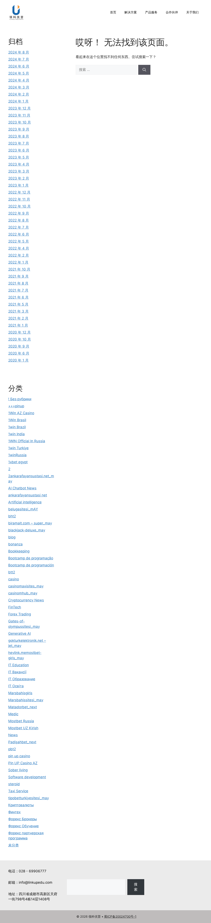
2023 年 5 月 (18, 157)
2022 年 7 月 (18, 227)
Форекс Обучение (23, 826)
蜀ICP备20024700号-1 (120, 916)
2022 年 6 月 (18, 234)
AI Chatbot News (22, 488)
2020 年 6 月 (18, 353)
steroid (14, 784)
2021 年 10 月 (19, 269)
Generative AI (19, 633)
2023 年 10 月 (19, 122)
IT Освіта (16, 686)
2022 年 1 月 (18, 262)
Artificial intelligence (25, 502)
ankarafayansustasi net (27, 495)
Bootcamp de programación (31, 565)
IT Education (18, 665)
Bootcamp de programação (30, 558)
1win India (16, 434)
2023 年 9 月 (18, 129)
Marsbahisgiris (20, 693)
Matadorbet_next (22, 707)
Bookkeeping (18, 551)
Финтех (14, 812)
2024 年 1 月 (18, 101)
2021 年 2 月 (18, 318)
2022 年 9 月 (18, 213)
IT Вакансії (17, 672)
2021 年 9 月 (18, 276)
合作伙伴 (172, 12)
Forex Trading (19, 614)
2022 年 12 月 (19, 192)
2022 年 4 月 (18, 248)
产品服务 (151, 12)
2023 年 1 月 (18, 185)
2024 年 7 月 (18, 59)
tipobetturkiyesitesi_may (28, 798)
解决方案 (130, 12)
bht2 (12, 516)
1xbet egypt (18, 462)
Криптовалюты (21, 805)
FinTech (14, 607)
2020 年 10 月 (19, 339)
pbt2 (12, 749)
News (13, 735)
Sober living (18, 770)
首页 (113, 12)
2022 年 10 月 (19, 206)
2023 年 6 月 (18, 150)
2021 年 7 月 (18, 290)
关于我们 (192, 12)
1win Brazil (17, 427)
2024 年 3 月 (18, 87)
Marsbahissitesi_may (25, 700)
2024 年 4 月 (18, 80)
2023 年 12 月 (19, 108)
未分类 (13, 845)
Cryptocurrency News (26, 600)
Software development (27, 777)
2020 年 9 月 (18, 346)
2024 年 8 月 (18, 52)
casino (13, 579)
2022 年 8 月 (18, 220)
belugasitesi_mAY (23, 509)
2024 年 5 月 (18, 73)
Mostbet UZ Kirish (23, 728)
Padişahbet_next (22, 742)
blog (11, 537)
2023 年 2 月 (18, 178)
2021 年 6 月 (18, 297)
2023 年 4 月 (18, 164)
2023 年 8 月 (18, 136)
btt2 (11, 572)
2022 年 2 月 (18, 255)
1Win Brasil (17, 420)
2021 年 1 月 (18, 325)
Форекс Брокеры (22, 819)
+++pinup (16, 406)
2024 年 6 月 (18, 66)
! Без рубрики (19, 399)
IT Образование (21, 679)
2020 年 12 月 (19, 332)
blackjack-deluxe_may (26, 530)
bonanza (15, 544)
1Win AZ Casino (21, 413)
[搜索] (144, 70)
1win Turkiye (18, 448)
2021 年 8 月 (18, 283)
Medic (13, 714)
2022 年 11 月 (19, 199)
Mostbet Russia (21, 721)
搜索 (135, 887)
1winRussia (17, 455)
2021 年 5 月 (18, 304)
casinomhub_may (22, 593)
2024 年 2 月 (18, 94)
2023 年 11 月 (19, 115)
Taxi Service (18, 791)
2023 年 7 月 (18, 143)
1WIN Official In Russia (26, 441)
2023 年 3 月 (18, 171)
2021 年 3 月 (18, 311)
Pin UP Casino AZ (23, 763)
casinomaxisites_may (25, 586)
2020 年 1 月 (18, 360)
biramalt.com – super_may (30, 523)
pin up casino (19, 756)
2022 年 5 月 (18, 241)
